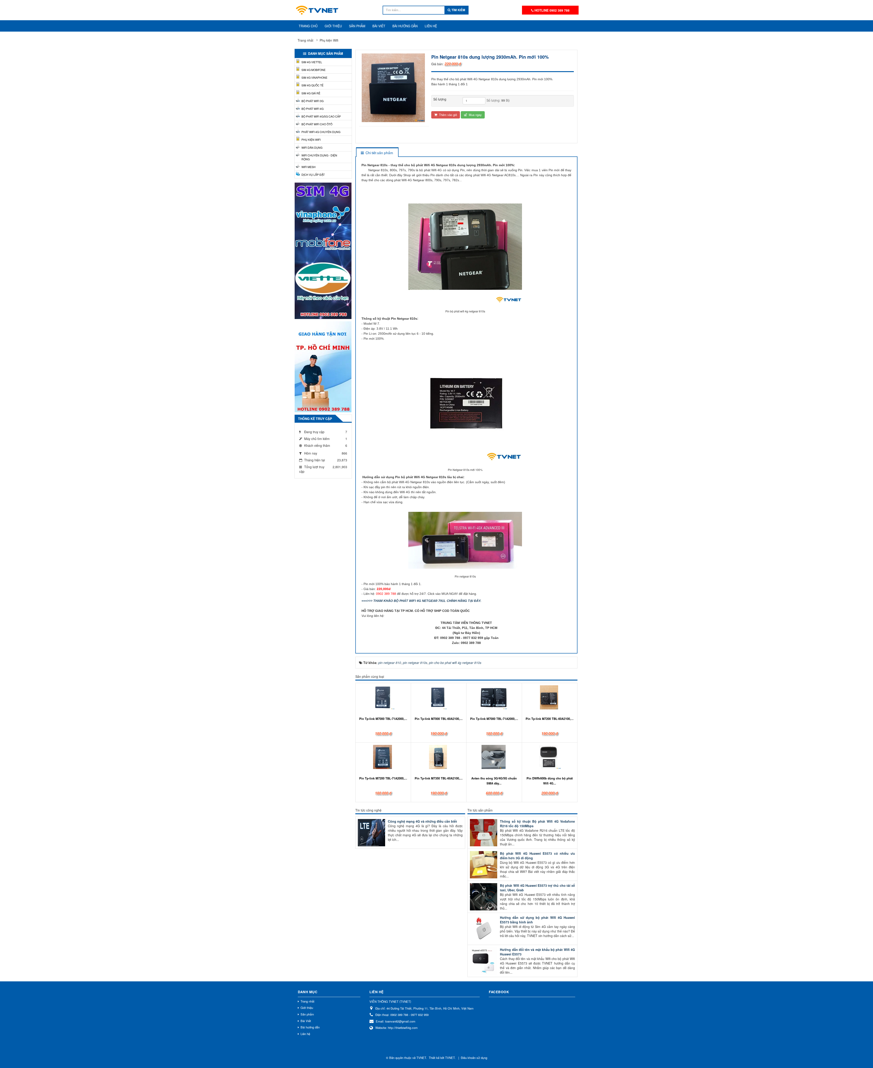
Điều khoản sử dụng (474, 1057)
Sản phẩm (307, 1014)
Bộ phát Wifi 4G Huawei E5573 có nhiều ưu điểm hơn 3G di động (537, 855)
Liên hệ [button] (431, 26)
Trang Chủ (308, 26)
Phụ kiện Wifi (311, 139)
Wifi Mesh (308, 167)
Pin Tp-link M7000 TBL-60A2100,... (439, 718)
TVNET (421, 1057)
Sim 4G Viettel (311, 62)
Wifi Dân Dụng (311, 147)
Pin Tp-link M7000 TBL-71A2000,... (383, 718)
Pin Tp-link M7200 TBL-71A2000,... (383, 778)
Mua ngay (475, 115)
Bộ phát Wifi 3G (312, 101)
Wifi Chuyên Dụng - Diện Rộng (319, 157)
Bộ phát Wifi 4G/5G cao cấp (321, 116)
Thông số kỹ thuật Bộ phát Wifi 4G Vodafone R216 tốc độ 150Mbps (537, 823)
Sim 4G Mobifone (313, 70)
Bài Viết (306, 1021)
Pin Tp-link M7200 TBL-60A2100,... (550, 718)
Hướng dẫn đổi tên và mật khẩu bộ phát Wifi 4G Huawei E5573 (537, 951)
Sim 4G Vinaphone (314, 77)
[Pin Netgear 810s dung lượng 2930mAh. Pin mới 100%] (394, 87)
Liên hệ (305, 1034)
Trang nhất (307, 1001)
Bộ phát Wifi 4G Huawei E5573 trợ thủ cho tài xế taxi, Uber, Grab (537, 887)
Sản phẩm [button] (357, 26)
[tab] (377, 152)
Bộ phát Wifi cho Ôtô (316, 124)
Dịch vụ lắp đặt (313, 174)
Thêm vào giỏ (447, 115)
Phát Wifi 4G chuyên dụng (320, 132)
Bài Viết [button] (378, 26)
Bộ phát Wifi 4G (312, 109)
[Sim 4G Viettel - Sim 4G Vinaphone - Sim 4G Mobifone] (323, 250)
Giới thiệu (307, 1007)
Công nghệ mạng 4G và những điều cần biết (422, 821)
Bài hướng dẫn (310, 1027)
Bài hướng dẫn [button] (405, 26)
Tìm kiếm (458, 10)
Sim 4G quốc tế (312, 85)
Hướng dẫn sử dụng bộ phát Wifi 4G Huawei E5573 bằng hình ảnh (537, 919)
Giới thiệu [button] (333, 26)
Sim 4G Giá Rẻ (310, 93)
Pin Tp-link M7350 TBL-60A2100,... (439, 778)
